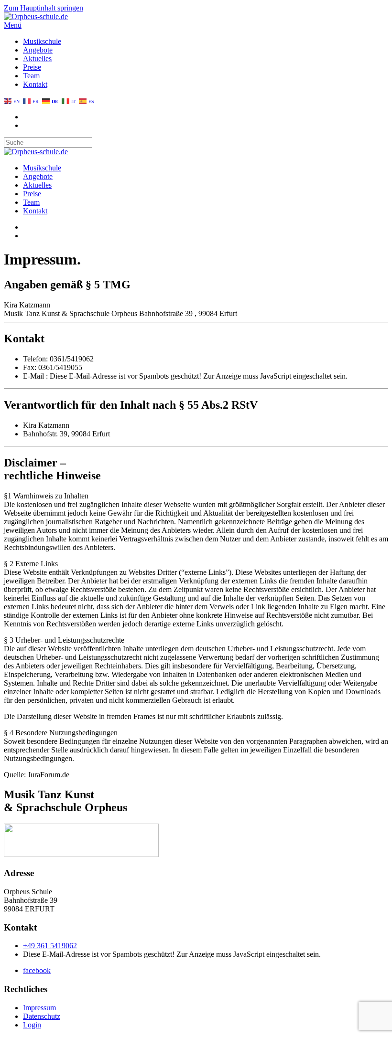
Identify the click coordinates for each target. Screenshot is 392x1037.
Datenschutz (41, 1016)
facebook (37, 970)
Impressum (39, 1008)
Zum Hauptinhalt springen (43, 8)
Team (31, 76)
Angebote (38, 50)
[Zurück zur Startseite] (36, 16)
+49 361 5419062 (50, 946)
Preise (32, 67)
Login (32, 1025)
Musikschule (42, 41)
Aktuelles (37, 58)
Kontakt (35, 84)
